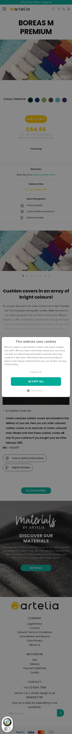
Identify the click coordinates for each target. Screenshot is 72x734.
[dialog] (36, 367)
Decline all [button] (35, 372)
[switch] (7, 729)
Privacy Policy (11, 364)
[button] (36, 391)
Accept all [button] (36, 381)
